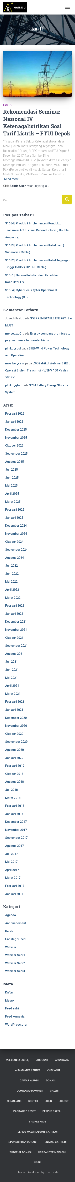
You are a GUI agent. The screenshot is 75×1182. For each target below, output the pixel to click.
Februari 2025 (14, 509)
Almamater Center (27, 1070)
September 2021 (16, 645)
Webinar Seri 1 (15, 955)
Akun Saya (62, 1060)
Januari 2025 (14, 517)
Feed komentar (15, 1016)
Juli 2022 (11, 565)
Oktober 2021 (14, 637)
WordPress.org (16, 1024)
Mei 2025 (11, 485)
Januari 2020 (14, 758)
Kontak (33, 1101)
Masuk (9, 1000)
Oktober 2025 (14, 445)
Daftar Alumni (29, 1080)
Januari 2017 (14, 894)
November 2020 (16, 725)
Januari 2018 (14, 814)
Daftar (9, 992)
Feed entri (12, 1008)
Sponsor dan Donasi (22, 1142)
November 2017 (16, 829)
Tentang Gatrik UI (54, 1142)
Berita (7, 104)
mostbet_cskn (15, 363)
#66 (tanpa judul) (17, 1060)
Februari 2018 (14, 805)
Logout (64, 1101)
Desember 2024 (16, 525)
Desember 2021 (16, 621)
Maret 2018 (12, 798)
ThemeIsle (51, 1172)
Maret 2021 (12, 693)
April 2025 (12, 493)
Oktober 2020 (14, 733)
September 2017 (16, 837)
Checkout (53, 1070)
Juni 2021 (12, 669)
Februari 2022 (14, 605)
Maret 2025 (12, 501)
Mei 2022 (11, 581)
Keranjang (14, 1101)
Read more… (12, 179)
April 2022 (12, 589)
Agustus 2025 (14, 461)
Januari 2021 (14, 709)
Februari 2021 (14, 701)
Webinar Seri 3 (15, 971)
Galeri (54, 1090)
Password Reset (24, 1111)
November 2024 (16, 533)
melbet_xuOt (13, 333)
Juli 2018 (11, 789)
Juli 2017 (11, 854)
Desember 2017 (16, 821)
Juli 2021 (11, 661)
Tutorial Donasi (20, 1152)
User (37, 1162)
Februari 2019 (14, 765)
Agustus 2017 (14, 845)
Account (42, 1060)
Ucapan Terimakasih (52, 1152)
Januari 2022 (14, 613)
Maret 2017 (12, 877)
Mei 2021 (11, 677)
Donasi (50, 1080)
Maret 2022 (12, 597)
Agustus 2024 (14, 557)
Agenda (10, 915)
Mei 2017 (11, 861)
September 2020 (16, 741)
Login (48, 1101)
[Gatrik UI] (16, 7)
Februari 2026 (14, 413)
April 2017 (12, 870)
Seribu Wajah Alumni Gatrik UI (38, 1131)
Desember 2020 (16, 717)
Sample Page (37, 1121)
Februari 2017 (14, 885)
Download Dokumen (30, 1090)
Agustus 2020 (14, 749)
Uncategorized (15, 939)
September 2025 (16, 453)
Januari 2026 (14, 421)
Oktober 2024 (14, 541)
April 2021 (12, 685)
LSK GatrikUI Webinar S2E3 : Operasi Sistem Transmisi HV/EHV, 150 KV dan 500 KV (37, 370)
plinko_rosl (13, 348)
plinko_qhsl (13, 385)
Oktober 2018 (14, 773)
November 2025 (16, 437)
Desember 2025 (16, 429)
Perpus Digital (52, 1111)
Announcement (15, 923)
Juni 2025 (12, 477)
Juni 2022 (12, 573)
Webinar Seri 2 (15, 963)
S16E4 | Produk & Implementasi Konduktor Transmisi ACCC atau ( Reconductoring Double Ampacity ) (37, 230)
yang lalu (38, 185)
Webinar (10, 947)
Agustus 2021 (14, 653)
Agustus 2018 (14, 781)
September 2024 (16, 549)
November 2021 (16, 629)
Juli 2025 (11, 469)
